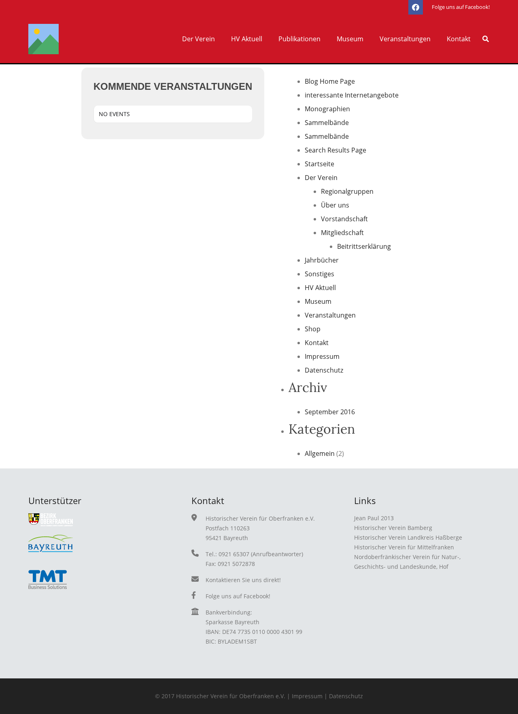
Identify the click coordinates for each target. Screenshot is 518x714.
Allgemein (320, 453)
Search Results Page (335, 150)
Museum (318, 301)
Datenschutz (324, 370)
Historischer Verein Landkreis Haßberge (408, 537)
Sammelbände (327, 122)
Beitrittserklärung (364, 246)
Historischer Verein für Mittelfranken (404, 547)
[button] (219, 39)
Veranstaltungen (330, 315)
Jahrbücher (322, 260)
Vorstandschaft (344, 218)
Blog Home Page (330, 81)
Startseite (319, 163)
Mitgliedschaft (342, 232)
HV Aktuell (320, 287)
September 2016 (330, 411)
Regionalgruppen (347, 191)
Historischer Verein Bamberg (393, 528)
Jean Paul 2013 (374, 518)
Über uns (335, 205)
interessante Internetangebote (352, 95)
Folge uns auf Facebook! (238, 596)
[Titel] (43, 39)
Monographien (327, 108)
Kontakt (317, 342)
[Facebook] (415, 7)
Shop (313, 328)
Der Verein (321, 177)
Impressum (322, 356)
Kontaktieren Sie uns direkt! (243, 580)
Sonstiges (319, 273)
